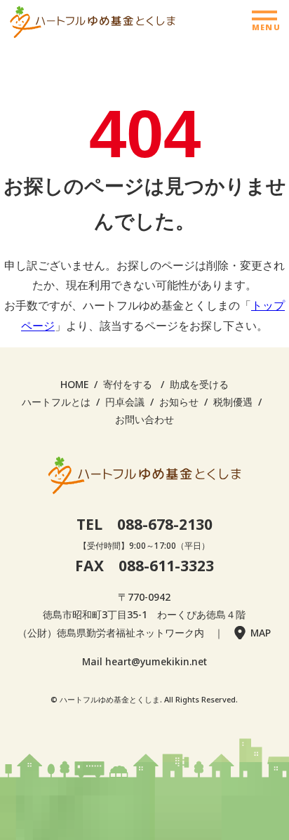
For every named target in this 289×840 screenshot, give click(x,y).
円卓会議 (124, 401)
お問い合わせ (144, 419)
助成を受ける (199, 384)
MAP (260, 632)
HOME (74, 384)
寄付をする (127, 384)
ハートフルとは (56, 401)
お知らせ (179, 401)
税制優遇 (233, 401)
